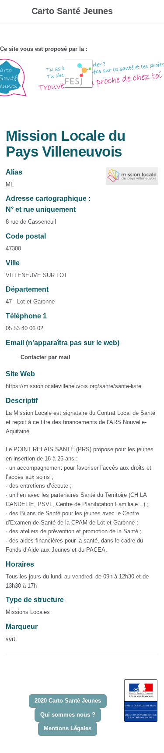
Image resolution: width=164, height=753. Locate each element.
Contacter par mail (44, 357)
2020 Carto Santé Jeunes (68, 700)
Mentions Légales (67, 728)
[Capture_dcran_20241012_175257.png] (127, 180)
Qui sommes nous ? (67, 714)
